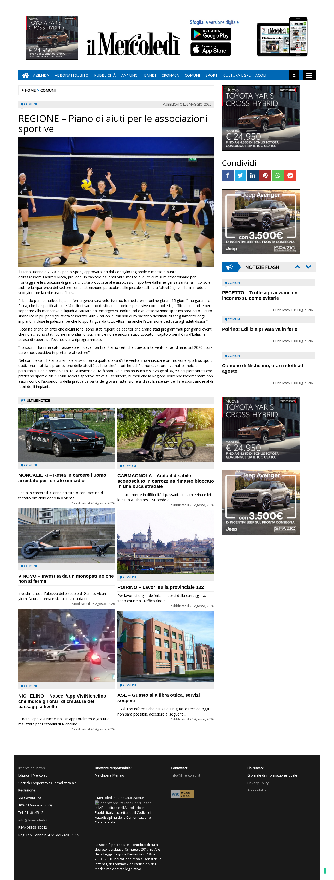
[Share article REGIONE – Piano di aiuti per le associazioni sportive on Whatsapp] (278, 175)
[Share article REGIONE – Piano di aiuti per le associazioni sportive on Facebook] (228, 175)
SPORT (212, 75)
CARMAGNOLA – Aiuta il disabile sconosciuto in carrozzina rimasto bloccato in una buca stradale (165, 481)
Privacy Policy (258, 782)
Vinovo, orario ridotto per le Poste (260, 292)
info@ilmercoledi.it (32, 820)
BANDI (150, 75)
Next (308, 267)
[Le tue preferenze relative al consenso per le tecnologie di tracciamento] (325, 871)
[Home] (24, 75)
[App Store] (211, 49)
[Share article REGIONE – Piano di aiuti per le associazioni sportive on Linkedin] (253, 175)
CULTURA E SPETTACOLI (244, 75)
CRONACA (170, 75)
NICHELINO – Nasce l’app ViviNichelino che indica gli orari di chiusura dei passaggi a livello (62, 701)
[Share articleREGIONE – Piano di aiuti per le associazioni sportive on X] (240, 175)
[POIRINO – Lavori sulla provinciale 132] (165, 542)
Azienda (41, 75)
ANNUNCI (129, 75)
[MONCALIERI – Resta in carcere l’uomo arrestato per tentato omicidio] (66, 435)
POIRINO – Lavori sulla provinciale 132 (160, 587)
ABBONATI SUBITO (71, 75)
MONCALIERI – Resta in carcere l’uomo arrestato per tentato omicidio (62, 478)
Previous (297, 267)
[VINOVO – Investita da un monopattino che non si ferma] (66, 535)
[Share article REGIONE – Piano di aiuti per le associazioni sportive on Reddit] (290, 175)
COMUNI (192, 75)
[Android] (211, 34)
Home (30, 90)
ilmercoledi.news (31, 768)
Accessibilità (257, 790)
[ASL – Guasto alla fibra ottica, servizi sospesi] (165, 646)
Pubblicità (105, 75)
